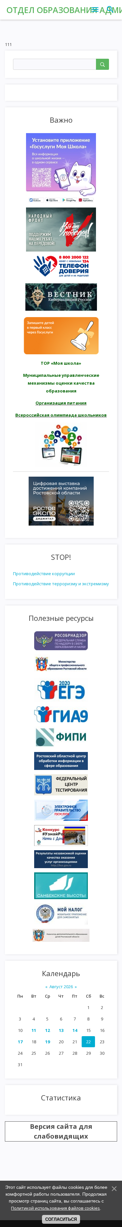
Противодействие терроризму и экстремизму (61, 584)
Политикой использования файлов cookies (55, 1208)
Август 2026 (61, 986)
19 (47, 1042)
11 (34, 1030)
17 (20, 1042)
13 (61, 1030)
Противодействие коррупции (44, 573)
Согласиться (61, 1219)
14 (75, 1030)
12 (47, 1030)
